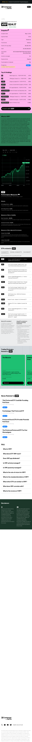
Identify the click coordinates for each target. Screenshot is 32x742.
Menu (29, 7)
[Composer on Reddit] (11, 725)
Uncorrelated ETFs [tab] (27, 252)
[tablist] (16, 252)
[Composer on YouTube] (8, 725)
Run (5, 155)
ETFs (3, 19)
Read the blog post (24, 1)
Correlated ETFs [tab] (5, 252)
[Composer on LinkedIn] (5, 725)
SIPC (28, 732)
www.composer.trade (7, 183)
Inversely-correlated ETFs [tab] (16, 252)
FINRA (25, 732)
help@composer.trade (18, 725)
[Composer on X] (2, 725)
